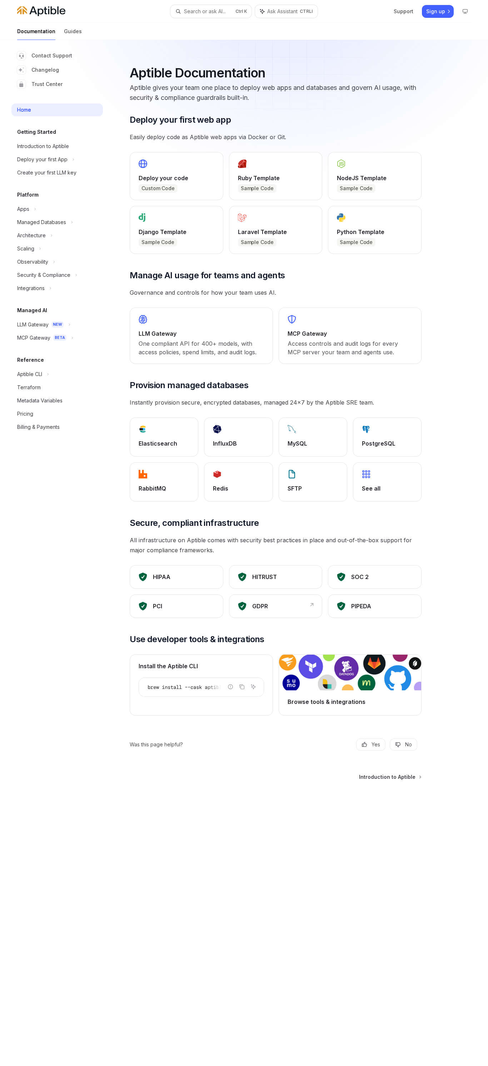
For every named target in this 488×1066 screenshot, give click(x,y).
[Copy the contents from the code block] (242, 686)
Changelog (45, 70)
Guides (73, 31)
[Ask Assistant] (253, 686)
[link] (176, 176)
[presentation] (201, 687)
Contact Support (51, 55)
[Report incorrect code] (230, 686)
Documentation (36, 31)
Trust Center (47, 84)
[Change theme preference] (465, 11)
